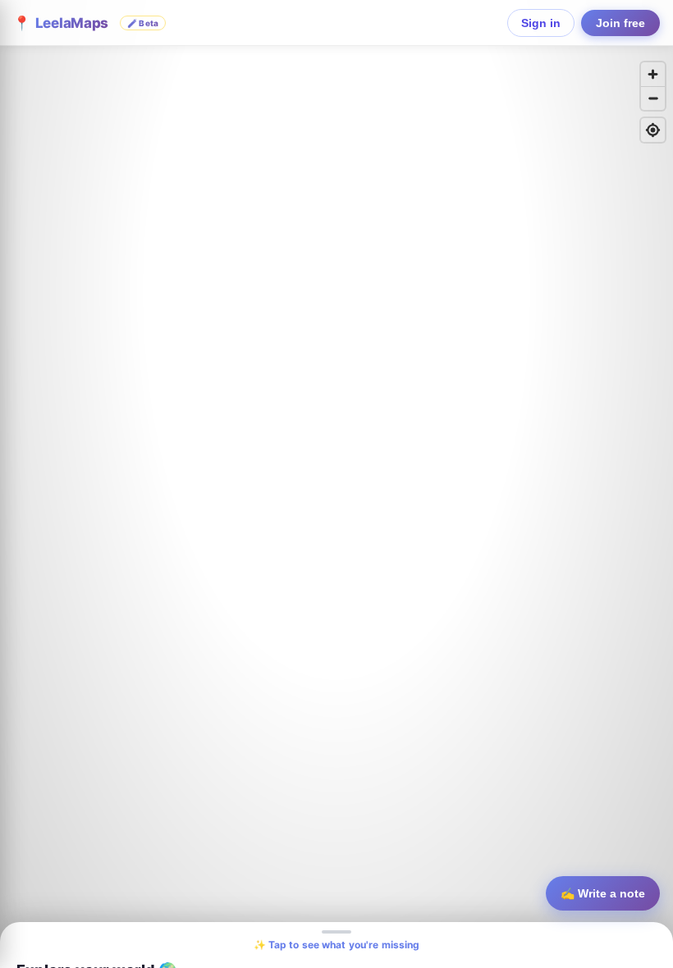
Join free (620, 23)
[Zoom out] (653, 98)
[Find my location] (653, 130)
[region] (336, 484)
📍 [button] (85, 23)
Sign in (541, 23)
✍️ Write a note (603, 893)
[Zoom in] (653, 74)
